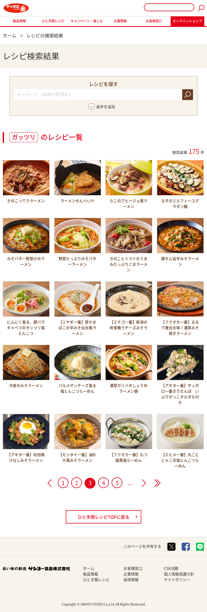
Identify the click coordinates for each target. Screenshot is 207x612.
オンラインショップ (187, 21)
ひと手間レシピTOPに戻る (103, 517)
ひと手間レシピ (53, 21)
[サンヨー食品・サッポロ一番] (16, 8)
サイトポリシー (177, 580)
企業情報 (120, 21)
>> (157, 483)
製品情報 (19, 21)
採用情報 (131, 580)
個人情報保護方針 (179, 574)
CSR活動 (171, 568)
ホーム (88, 568)
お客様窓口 (154, 21)
